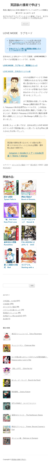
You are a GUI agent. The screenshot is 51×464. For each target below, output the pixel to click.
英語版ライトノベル (10, 313)
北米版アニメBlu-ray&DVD (12, 316)
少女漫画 (6, 304)
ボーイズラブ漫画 (18, 165)
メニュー (25, 23)
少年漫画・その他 (9, 301)
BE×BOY (33, 165)
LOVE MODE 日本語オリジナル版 (17, 71)
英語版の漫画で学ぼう (25, 4)
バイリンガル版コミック (12, 310)
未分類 (5, 319)
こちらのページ (18, 42)
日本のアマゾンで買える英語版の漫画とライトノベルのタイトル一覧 (25, 49)
